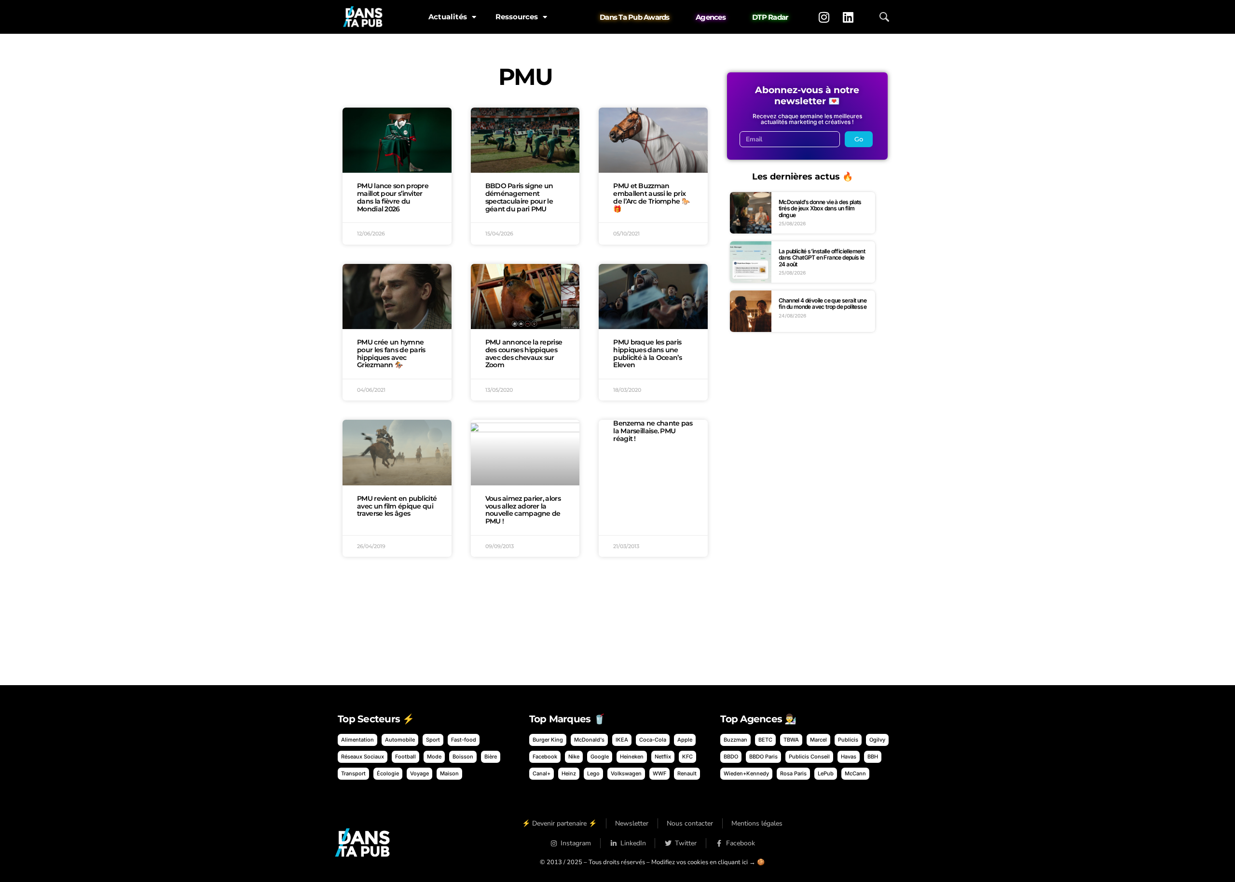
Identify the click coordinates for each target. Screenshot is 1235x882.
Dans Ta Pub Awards (635, 17)
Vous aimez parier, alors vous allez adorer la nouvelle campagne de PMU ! (523, 509)
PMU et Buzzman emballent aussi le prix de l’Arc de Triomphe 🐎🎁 (651, 197)
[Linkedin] (848, 17)
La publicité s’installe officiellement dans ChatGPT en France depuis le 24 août (822, 258)
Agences (711, 17)
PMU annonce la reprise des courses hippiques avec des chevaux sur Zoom (524, 353)
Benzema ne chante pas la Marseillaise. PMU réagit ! (652, 431)
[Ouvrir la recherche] (884, 17)
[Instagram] (824, 17)
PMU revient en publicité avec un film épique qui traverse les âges (397, 506)
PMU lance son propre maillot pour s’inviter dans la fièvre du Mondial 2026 (392, 197)
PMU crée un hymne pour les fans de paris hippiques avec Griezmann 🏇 (391, 353)
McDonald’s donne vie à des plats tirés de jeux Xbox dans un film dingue (820, 208)
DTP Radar (770, 17)
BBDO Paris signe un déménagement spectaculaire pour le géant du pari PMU (519, 197)
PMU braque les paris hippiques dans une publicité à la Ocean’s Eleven (647, 353)
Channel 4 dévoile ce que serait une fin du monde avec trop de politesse (822, 304)
